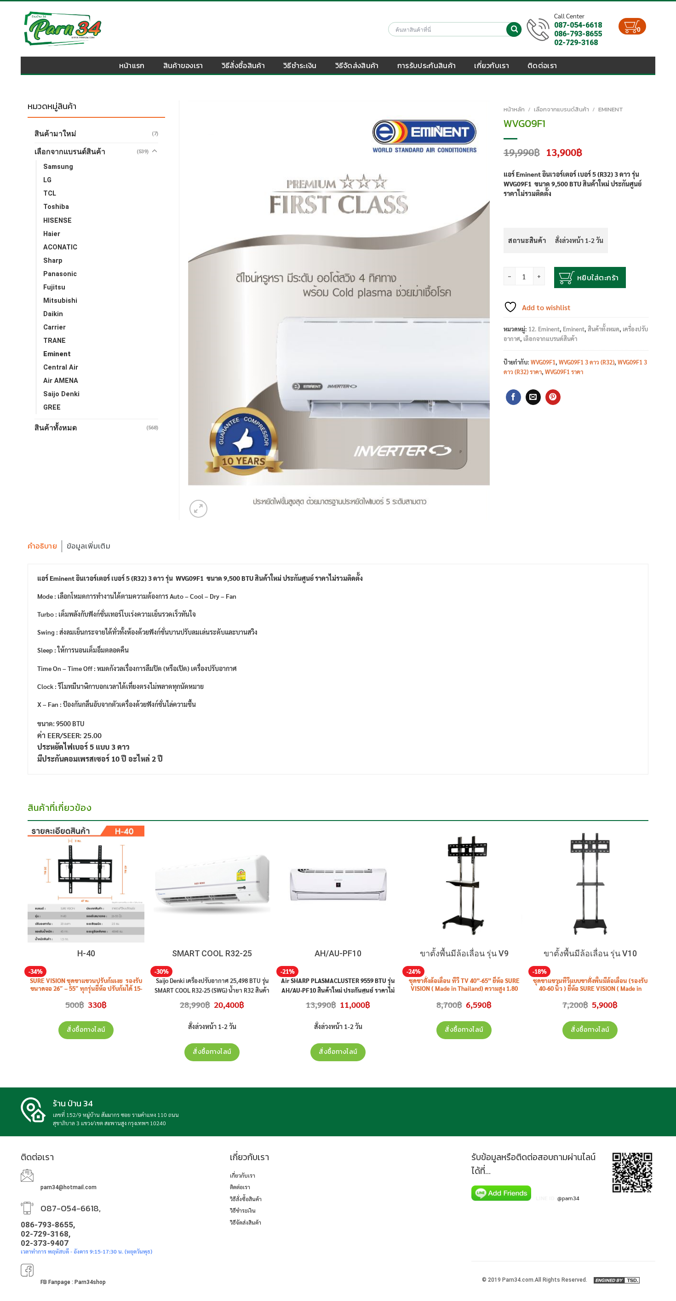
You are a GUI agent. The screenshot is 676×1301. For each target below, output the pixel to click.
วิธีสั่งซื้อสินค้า (243, 65)
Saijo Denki (61, 394)
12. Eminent (544, 329)
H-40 (86, 953)
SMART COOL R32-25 (212, 953)
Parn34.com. (518, 1280)
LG (47, 180)
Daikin (53, 314)
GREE (52, 407)
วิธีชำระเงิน (300, 65)
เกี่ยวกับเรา (491, 65)
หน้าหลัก (514, 109)
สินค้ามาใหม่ (55, 133)
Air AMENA (60, 381)
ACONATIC (60, 247)
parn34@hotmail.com (68, 1187)
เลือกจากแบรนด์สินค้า (561, 109)
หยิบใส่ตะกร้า (598, 277)
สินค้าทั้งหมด (603, 329)
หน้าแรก (132, 65)
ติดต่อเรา (542, 65)
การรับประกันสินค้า (426, 65)
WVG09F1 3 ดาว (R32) (586, 362)
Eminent (610, 109)
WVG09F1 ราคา (564, 372)
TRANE (54, 341)
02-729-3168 (576, 42)
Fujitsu (54, 287)
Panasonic (60, 274)
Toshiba (56, 207)
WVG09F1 (543, 362)
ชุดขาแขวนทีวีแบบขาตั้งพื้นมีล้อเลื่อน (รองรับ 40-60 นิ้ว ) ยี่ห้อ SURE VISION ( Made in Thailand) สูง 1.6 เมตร (590, 988)
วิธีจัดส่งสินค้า (357, 65)
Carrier (54, 327)
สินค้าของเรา (183, 65)
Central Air (60, 367)
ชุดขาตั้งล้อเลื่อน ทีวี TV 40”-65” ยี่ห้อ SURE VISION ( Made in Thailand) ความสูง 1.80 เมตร (464, 988)
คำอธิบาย (42, 545)
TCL (49, 193)
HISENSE (57, 221)
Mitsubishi (60, 301)
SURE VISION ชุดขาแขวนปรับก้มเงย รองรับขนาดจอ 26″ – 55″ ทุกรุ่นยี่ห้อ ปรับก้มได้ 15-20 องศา (86, 988)
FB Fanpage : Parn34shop (73, 1282)
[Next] (648, 834)
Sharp (53, 261)
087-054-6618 (578, 25)
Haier (51, 234)
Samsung (58, 167)
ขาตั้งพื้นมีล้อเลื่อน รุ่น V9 (464, 953)
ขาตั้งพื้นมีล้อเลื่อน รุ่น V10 (590, 953)
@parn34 (568, 1198)
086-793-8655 (578, 33)
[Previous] (28, 834)
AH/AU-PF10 (338, 953)
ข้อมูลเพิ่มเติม (88, 545)
